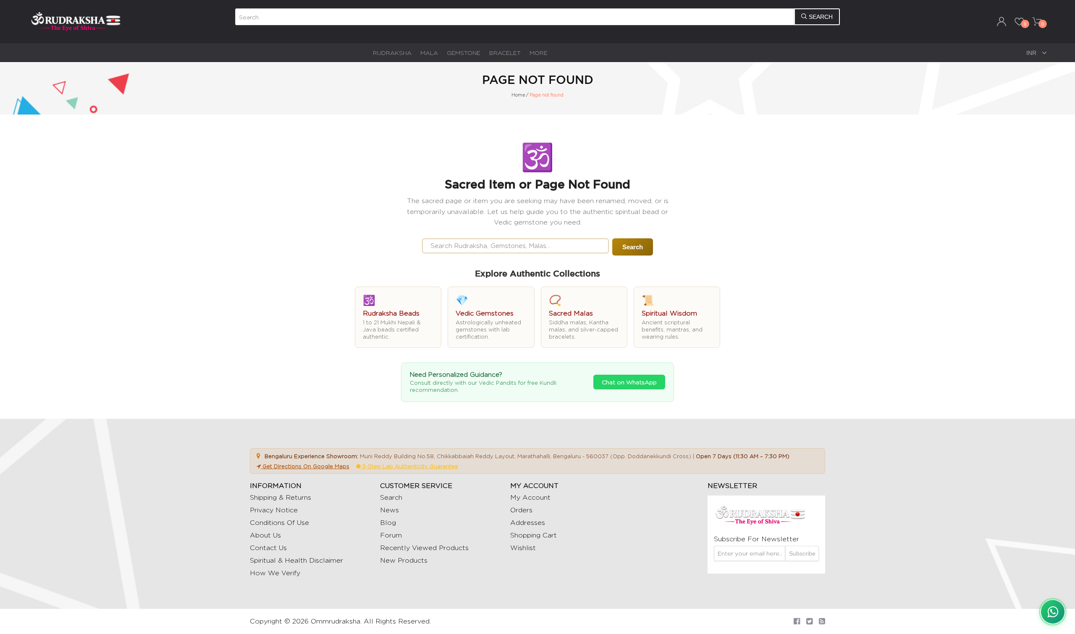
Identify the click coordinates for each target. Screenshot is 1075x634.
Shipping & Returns (280, 497)
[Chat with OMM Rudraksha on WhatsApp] (1053, 612)
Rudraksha (392, 53)
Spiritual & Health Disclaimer (296, 560)
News (389, 510)
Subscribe (802, 553)
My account (530, 497)
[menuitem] (392, 52)
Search (632, 246)
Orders (521, 510)
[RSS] (822, 621)
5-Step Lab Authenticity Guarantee (409, 466)
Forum (391, 535)
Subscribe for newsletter (756, 539)
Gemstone (463, 53)
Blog (388, 522)
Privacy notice (274, 510)
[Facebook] (797, 621)
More (539, 53)
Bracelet (505, 53)
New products (403, 560)
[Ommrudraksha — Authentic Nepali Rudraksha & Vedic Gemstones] (75, 21)
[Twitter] (809, 621)
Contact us (268, 547)
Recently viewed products (424, 547)
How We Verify (275, 573)
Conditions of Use (279, 522)
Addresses (527, 522)
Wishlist (523, 547)
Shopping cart (533, 535)
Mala (429, 53)
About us (265, 535)
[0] (1019, 21)
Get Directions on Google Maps (305, 466)
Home (518, 94)
